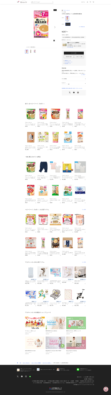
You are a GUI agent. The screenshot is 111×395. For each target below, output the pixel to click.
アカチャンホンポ (66, 10)
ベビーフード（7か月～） (46, 362)
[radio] (67, 19)
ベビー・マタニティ (26, 362)
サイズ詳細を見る (82, 26)
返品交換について (68, 63)
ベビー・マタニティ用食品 (36, 362)
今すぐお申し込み (70, 47)
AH (20, 362)
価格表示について (68, 60)
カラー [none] (63, 17)
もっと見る (83, 74)
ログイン (83, 2)
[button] (41, 27)
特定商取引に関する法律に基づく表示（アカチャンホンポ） (72, 88)
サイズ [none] (63, 24)
